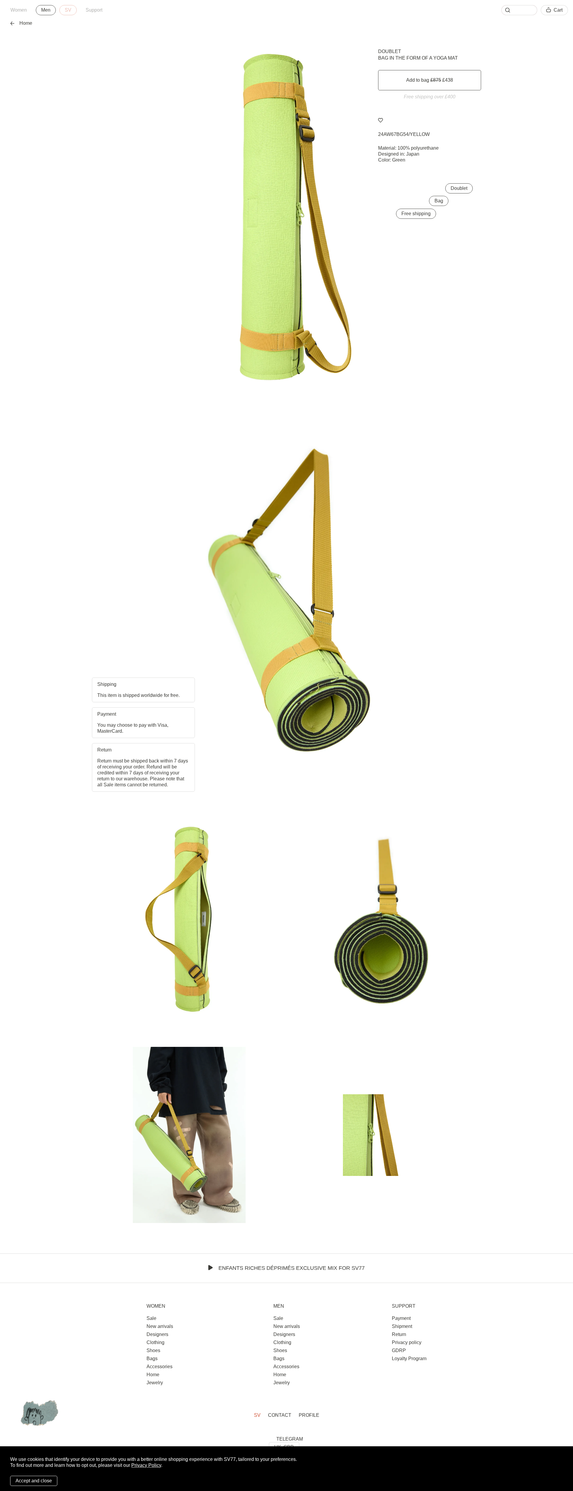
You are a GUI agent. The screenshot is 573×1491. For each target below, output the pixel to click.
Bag (439, 200)
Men (45, 10)
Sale (151, 1318)
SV (68, 10)
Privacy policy (406, 1342)
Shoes (153, 1350)
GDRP (399, 1350)
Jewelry (155, 1382)
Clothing (155, 1342)
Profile (309, 1415)
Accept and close (34, 1480)
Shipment (402, 1326)
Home (25, 23)
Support (94, 10)
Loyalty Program (409, 1358)
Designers (157, 1334)
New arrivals (160, 1326)
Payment (401, 1318)
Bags (152, 1358)
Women (18, 10)
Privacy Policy (146, 1465)
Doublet (389, 51)
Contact (279, 1415)
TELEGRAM (289, 1439)
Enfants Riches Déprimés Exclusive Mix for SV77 (291, 1268)
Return (399, 1334)
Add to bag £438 (429, 80)
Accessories (159, 1366)
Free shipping (416, 213)
